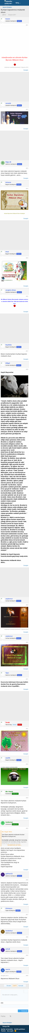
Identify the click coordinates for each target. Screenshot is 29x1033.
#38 (27, 937)
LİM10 (4, 15)
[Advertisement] (14, 41)
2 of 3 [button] (14, 986)
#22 (27, 109)
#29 (27, 605)
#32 (27, 728)
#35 (27, 828)
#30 (27, 642)
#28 (27, 369)
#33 (27, 764)
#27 (27, 351)
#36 (27, 880)
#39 (27, 955)
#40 (27, 975)
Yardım (3, 1031)
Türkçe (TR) (5, 1026)
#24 (27, 188)
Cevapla (25, 70)
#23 (27, 168)
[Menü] (2, 3)
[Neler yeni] (23, 2)
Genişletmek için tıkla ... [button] (14, 845)
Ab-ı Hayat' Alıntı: (7, 832)
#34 (27, 797)
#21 (27, 25)
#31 (27, 679)
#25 (27, 258)
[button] (2, 991)
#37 (27, 914)
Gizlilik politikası (19, 1029)
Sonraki (20, 986)
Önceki (8, 986)
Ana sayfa (10, 1031)
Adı (2, 1003)
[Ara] (27, 2)
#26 (27, 296)
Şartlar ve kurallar (7, 1029)
